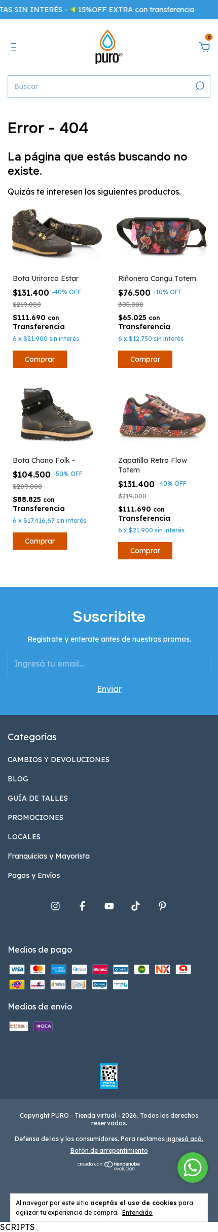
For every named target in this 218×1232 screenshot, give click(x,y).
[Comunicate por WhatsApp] (192, 1167)
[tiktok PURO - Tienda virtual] (135, 906)
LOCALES (24, 836)
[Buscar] (199, 86)
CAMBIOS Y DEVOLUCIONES (59, 759)
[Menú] (15, 48)
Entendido (137, 1212)
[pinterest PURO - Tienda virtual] (162, 906)
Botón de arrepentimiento (109, 1150)
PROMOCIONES (35, 817)
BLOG (18, 778)
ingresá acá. (184, 1139)
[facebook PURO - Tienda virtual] (82, 906)
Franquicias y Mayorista (49, 856)
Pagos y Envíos (34, 875)
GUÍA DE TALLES (38, 798)
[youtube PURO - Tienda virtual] (109, 906)
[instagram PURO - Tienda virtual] (55, 906)
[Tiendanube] (109, 1167)
